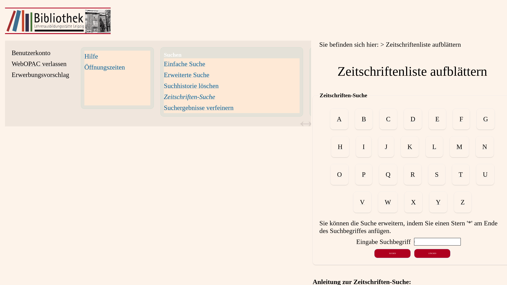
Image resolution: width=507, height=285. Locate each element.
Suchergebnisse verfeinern (199, 107)
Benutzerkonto (31, 52)
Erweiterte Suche (186, 75)
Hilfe (91, 56)
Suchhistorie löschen (191, 85)
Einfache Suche (184, 64)
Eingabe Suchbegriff (383, 241)
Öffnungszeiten (104, 67)
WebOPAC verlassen (39, 63)
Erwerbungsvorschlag (40, 74)
